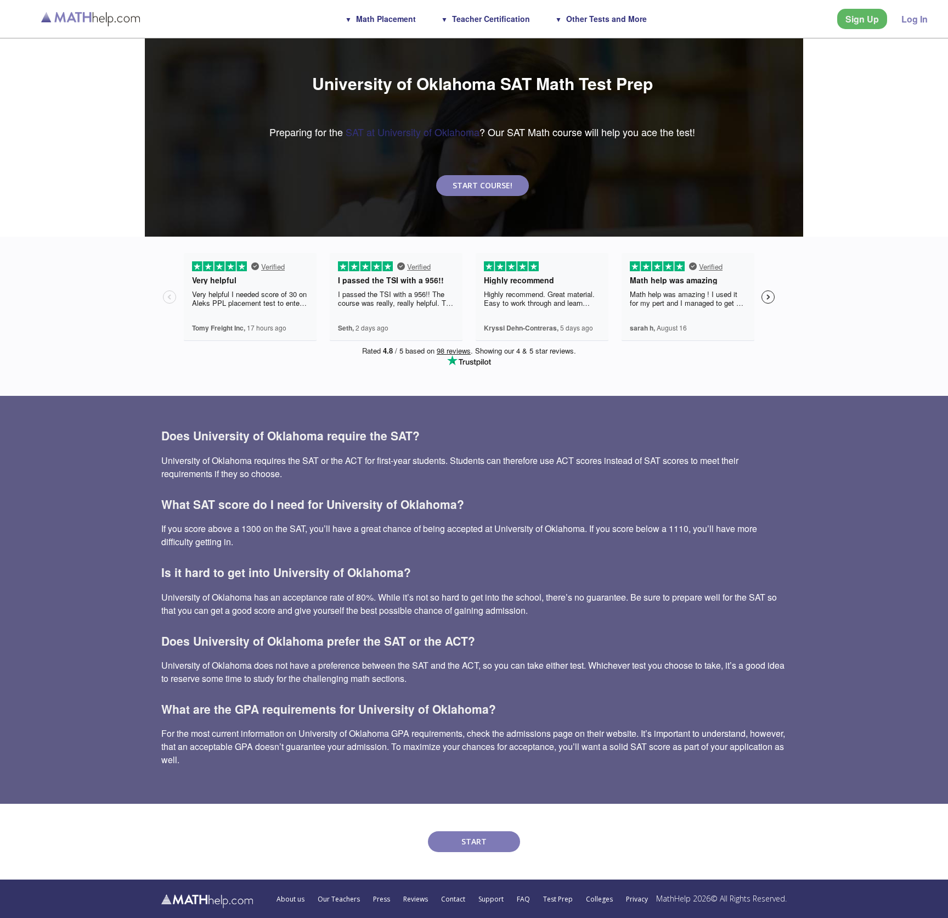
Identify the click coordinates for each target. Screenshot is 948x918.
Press (381, 899)
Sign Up (862, 19)
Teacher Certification (491, 18)
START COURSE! (482, 185)
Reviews (415, 899)
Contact (453, 899)
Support (491, 899)
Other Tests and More (606, 18)
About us (290, 899)
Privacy (637, 899)
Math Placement (386, 18)
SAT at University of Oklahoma (412, 132)
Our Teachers (339, 899)
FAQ (523, 899)
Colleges (599, 899)
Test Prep (558, 899)
